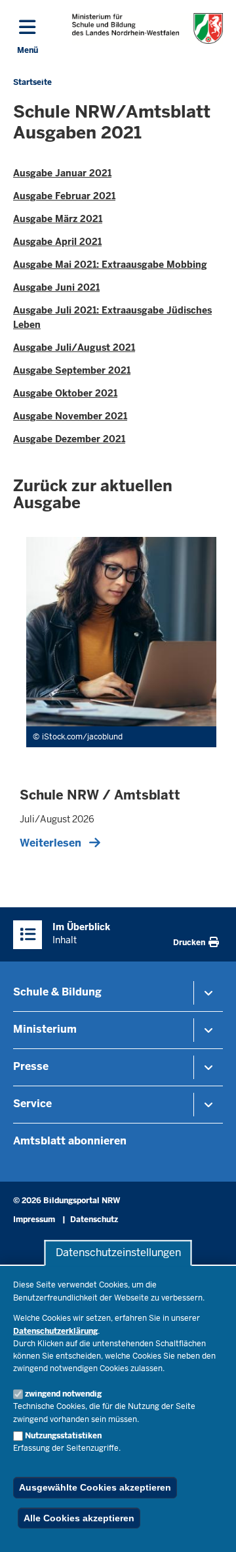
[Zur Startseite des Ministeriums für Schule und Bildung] (147, 28)
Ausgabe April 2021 (57, 242)
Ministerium (45, 1029)
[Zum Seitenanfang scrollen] (210, 1528)
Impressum (34, 1219)
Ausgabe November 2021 (70, 416)
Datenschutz (94, 1219)
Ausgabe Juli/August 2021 (74, 347)
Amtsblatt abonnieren (70, 1141)
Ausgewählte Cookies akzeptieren (95, 1487)
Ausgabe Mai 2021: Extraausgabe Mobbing (110, 264)
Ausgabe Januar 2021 (62, 173)
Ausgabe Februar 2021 (64, 196)
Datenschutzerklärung (55, 1331)
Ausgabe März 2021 (57, 219)
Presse (31, 1066)
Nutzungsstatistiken (63, 1436)
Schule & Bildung (57, 992)
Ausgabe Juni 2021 (56, 287)
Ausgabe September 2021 (71, 370)
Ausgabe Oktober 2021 (65, 393)
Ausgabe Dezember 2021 (69, 439)
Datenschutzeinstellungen (118, 1253)
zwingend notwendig (63, 1394)
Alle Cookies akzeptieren (79, 1518)
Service (32, 1103)
